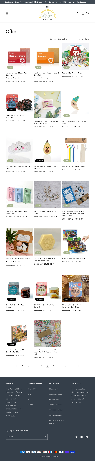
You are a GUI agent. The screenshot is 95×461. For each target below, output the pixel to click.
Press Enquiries (55, 415)
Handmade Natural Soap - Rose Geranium (16, 74)
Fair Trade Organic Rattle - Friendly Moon (74, 122)
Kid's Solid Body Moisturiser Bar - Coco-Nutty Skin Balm (45, 259)
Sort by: (53, 39)
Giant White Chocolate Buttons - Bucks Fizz (45, 306)
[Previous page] (16, 366)
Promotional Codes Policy (56, 422)
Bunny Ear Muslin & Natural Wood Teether (46, 212)
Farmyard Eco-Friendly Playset (72, 73)
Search (30, 405)
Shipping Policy (55, 389)
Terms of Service (56, 405)
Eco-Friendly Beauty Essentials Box (18, 258)
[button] (7, 13)
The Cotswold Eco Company (50, 456)
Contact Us (32, 389)
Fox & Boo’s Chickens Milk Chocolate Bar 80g (15, 351)
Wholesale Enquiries (57, 410)
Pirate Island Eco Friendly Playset (73, 258)
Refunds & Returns (56, 394)
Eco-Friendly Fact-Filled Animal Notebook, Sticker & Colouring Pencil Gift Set (73, 213)
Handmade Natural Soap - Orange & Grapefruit (46, 74)
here (13, 416)
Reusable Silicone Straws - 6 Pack (74, 166)
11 (72, 366)
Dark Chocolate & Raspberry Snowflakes (15, 116)
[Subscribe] (45, 436)
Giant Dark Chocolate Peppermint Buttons (17, 306)
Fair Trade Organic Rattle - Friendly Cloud (18, 167)
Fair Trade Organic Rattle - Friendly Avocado (46, 167)
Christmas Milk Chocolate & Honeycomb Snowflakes (72, 306)
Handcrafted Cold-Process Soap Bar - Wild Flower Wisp (46, 122)
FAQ (29, 394)
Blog (29, 399)
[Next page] (78, 366)
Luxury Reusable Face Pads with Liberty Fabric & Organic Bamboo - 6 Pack (46, 352)
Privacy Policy (54, 399)
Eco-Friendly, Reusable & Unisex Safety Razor (17, 212)
